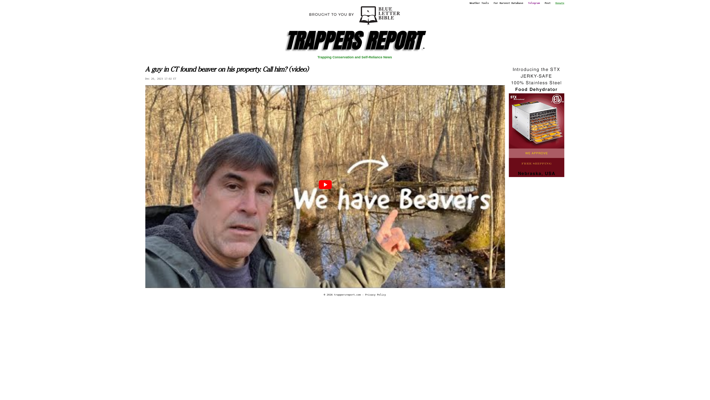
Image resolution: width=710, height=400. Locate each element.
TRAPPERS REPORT (354, 40)
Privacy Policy (375, 294)
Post (548, 3)
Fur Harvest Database (508, 3)
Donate (559, 3)
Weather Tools (479, 3)
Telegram (534, 3)
